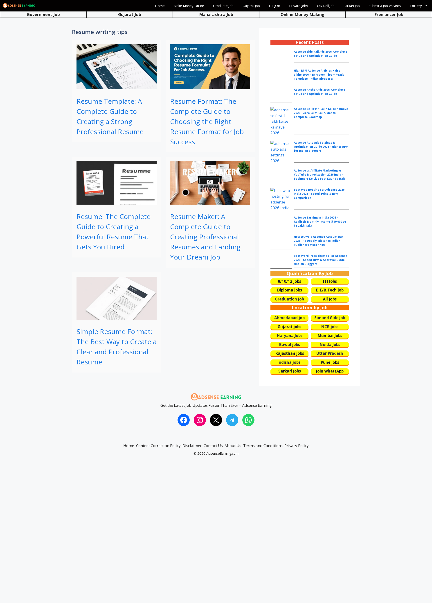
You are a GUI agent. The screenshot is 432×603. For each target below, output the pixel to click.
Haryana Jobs (289, 335)
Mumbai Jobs (329, 335)
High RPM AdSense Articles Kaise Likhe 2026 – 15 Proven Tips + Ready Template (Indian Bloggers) (319, 75)
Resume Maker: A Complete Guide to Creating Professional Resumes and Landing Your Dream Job (205, 237)
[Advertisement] (135, 533)
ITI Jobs (330, 281)
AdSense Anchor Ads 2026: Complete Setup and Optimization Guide (319, 92)
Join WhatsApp (330, 371)
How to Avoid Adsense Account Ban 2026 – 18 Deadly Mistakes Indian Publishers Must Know (319, 241)
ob (302, 317)
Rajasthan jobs (289, 353)
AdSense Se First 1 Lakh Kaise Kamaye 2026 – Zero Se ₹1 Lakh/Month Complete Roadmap (321, 113)
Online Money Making (302, 14)
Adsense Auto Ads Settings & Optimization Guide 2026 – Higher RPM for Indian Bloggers (321, 147)
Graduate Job (223, 5)
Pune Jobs (330, 362)
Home (160, 5)
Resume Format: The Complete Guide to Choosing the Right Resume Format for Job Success (207, 121)
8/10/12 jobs (289, 281)
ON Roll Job (326, 5)
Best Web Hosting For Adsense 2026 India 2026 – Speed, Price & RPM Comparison (319, 194)
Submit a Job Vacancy (385, 5)
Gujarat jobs (289, 326)
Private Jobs (298, 5)
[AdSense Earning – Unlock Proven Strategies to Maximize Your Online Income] (19, 5)
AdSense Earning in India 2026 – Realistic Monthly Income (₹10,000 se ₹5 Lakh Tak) (320, 222)
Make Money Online (189, 5)
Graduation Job (289, 299)
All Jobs (330, 299)
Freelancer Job (388, 14)
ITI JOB (274, 5)
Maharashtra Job (216, 14)
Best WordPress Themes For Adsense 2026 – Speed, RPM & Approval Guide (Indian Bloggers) (320, 260)
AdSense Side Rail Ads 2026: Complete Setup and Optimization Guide (320, 54)
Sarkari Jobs (289, 371)
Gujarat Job (251, 5)
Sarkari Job (352, 5)
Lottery (416, 5)
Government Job (43, 14)
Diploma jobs (289, 290)
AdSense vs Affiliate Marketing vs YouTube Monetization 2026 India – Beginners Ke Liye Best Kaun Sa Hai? (319, 175)
